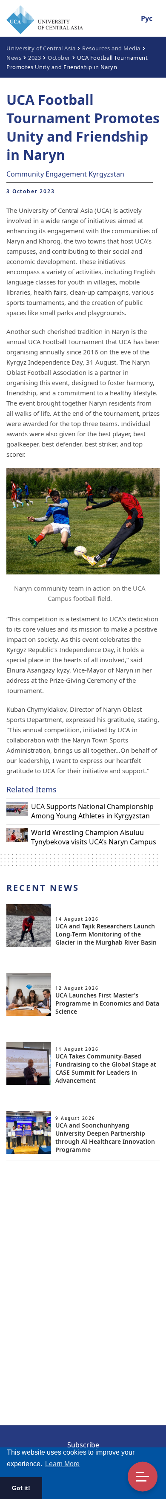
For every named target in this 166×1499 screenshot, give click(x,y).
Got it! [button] (21, 1488)
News (13, 57)
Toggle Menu (142, 1477)
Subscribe (83, 1445)
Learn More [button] (62, 1463)
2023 (34, 57)
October (59, 57)
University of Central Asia (40, 48)
